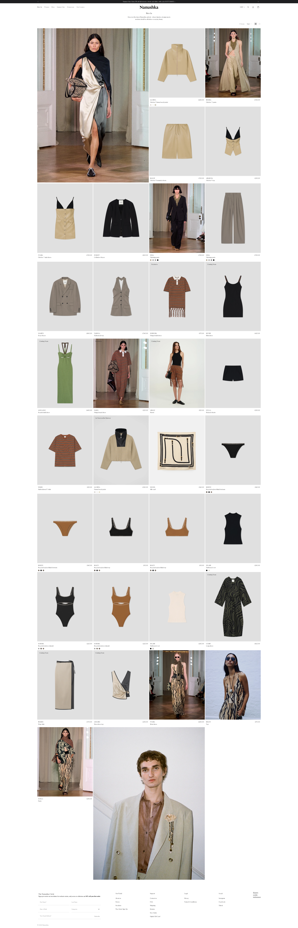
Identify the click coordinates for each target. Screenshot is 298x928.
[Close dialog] (172, 439)
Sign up (149, 476)
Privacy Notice (154, 487)
